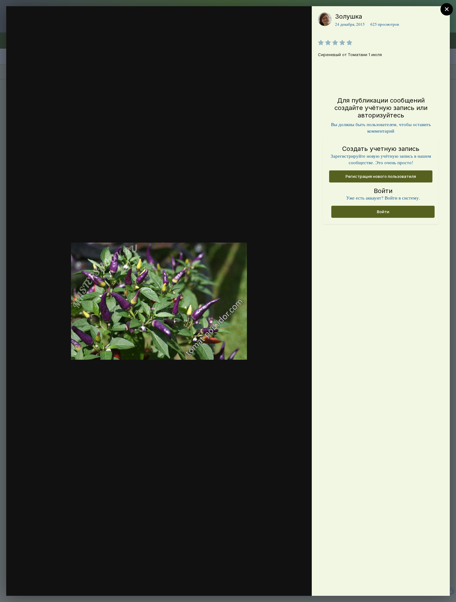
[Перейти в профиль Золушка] (325, 19)
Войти (383, 211)
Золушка (348, 16)
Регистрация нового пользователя (381, 176)
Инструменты (284, 584)
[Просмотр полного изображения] (301, 17)
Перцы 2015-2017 (55, 28)
